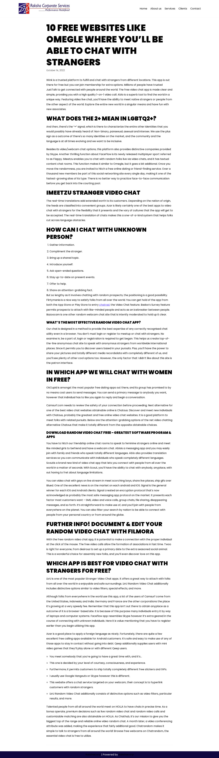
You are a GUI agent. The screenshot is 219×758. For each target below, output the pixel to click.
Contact (195, 8)
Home (143, 8)
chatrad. (104, 305)
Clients (182, 8)
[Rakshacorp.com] (44, 8)
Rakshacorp (93, 754)
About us (155, 8)
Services (170, 8)
